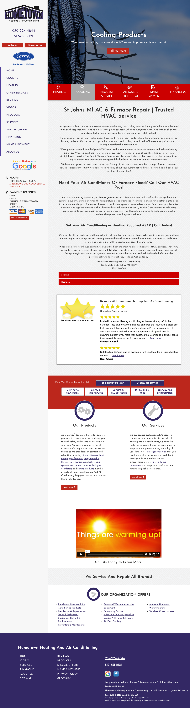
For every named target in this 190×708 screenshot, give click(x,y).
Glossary (64, 678)
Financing (13, 137)
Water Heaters (157, 608)
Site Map (26, 678)
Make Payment (19, 218)
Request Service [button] (35, 45)
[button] (119, 275)
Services (12, 122)
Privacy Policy (67, 674)
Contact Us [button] (12, 45)
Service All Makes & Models (118, 618)
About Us (12, 152)
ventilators (66, 469)
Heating (12, 85)
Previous (50, 41)
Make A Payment (17, 144)
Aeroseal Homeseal (159, 604)
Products (13, 115)
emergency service (156, 452)
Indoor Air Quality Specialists (119, 615)
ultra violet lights (92, 465)
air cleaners (76, 465)
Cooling (12, 78)
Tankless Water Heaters (161, 611)
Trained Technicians (68, 615)
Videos (11, 107)
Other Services (17, 93)
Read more (155, 338)
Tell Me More (117, 51)
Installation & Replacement (72, 611)
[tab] (119, 275)
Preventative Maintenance (72, 625)
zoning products (85, 469)
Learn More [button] (68, 487)
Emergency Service (114, 611)
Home (10, 71)
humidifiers (80, 462)
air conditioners (90, 455)
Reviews (12, 100)
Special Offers (16, 130)
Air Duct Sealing (112, 621)
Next (186, 41)
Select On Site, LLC (130, 695)
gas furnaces (76, 458)
